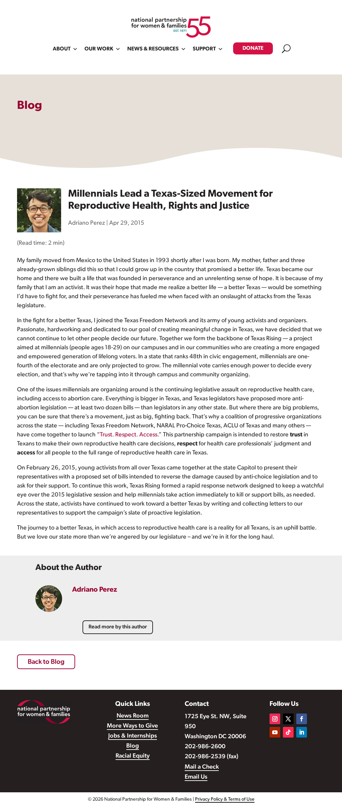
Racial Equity (133, 756)
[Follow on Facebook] (301, 719)
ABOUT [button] (61, 49)
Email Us (196, 777)
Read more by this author (118, 627)
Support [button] (204, 49)
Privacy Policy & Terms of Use (224, 799)
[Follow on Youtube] (275, 732)
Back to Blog (46, 662)
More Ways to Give (132, 726)
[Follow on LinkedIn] (301, 732)
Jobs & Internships (132, 736)
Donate (253, 48)
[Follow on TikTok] (288, 732)
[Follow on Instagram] (275, 719)
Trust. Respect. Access (128, 435)
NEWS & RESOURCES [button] (153, 49)
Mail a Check (202, 767)
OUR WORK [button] (98, 49)
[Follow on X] (288, 719)
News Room (133, 716)
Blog (132, 746)
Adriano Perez (86, 223)
